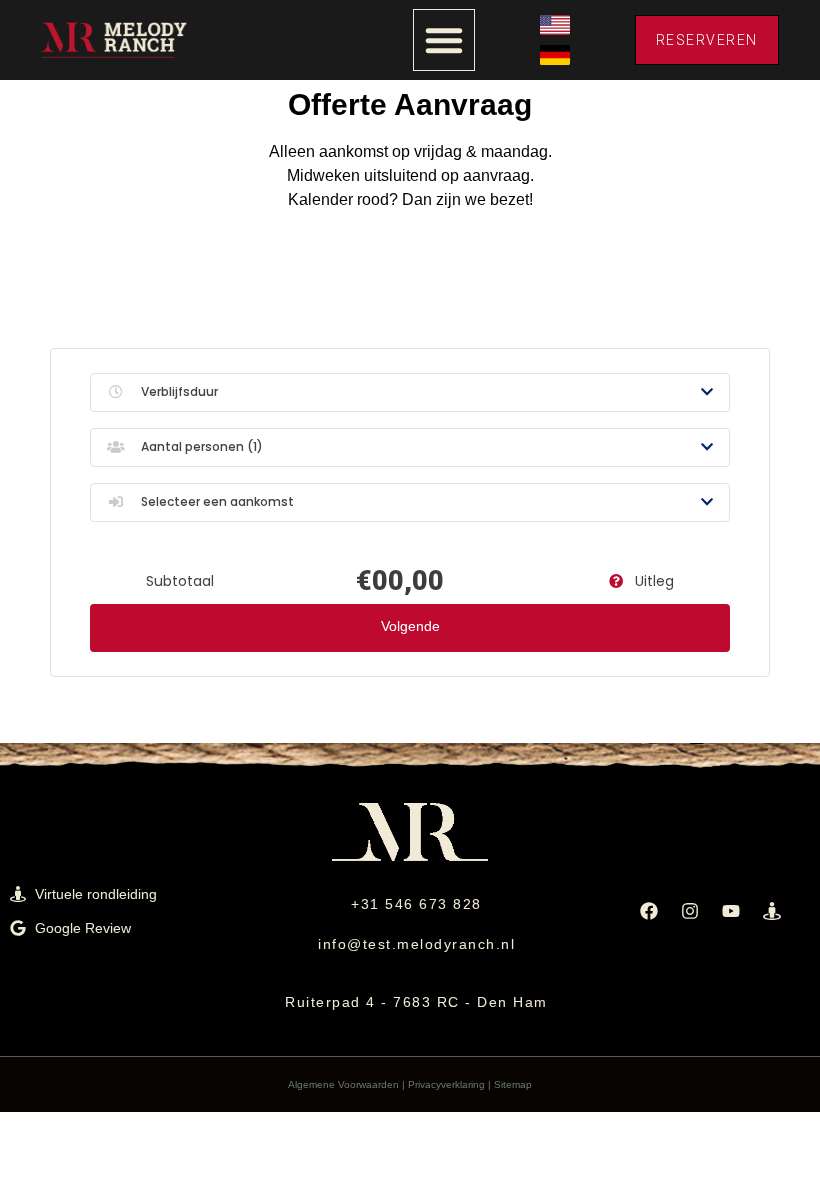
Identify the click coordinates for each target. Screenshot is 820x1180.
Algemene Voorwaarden (343, 1084)
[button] (444, 40)
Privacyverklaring (446, 1084)
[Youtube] (731, 911)
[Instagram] (690, 911)
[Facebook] (649, 911)
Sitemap (513, 1084)
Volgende (410, 626)
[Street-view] (772, 911)
